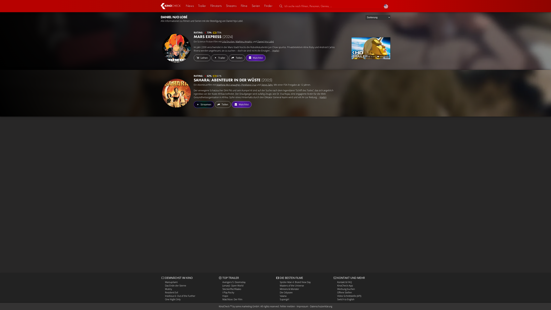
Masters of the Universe (292, 285)
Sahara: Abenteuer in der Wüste (233, 80)
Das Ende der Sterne (175, 285)
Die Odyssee (286, 292)
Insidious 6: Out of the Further (180, 295)
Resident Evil (171, 292)
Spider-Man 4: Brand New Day (295, 282)
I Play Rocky (228, 292)
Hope (225, 295)
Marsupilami (171, 282)
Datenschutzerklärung (321, 306)
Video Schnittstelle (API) (349, 295)
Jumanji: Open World (233, 285)
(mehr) (275, 50)
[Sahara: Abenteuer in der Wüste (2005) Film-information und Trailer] (176, 93)
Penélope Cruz (248, 84)
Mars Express (213, 36)
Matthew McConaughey (228, 84)
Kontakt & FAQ (344, 282)
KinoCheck (224, 306)
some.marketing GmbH (247, 306)
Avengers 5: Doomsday (234, 282)
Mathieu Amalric (244, 41)
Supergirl (284, 299)
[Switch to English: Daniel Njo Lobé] (386, 6)
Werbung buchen (346, 289)
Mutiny (168, 289)
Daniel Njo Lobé (265, 41)
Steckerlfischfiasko (231, 289)
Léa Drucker (228, 41)
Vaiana (283, 295)
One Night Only (173, 299)
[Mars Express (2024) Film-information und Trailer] (176, 48)
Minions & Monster (289, 289)
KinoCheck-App (345, 285)
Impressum (302, 306)
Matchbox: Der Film (232, 299)
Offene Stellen (344, 292)
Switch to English (345, 299)
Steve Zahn (267, 84)
